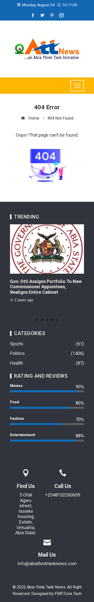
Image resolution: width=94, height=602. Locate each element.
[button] (37, 320)
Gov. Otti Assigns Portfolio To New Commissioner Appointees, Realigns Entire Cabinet (46, 287)
